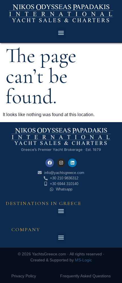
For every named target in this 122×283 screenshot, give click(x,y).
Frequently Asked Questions (85, 276)
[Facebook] (49, 163)
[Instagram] (61, 163)
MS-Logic (83, 260)
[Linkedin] (72, 163)
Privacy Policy (23, 276)
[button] (61, 32)
